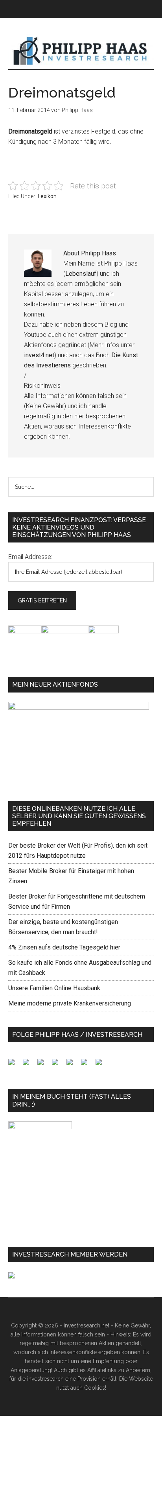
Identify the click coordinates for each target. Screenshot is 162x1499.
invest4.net (39, 355)
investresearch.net (81, 51)
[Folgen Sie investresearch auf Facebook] (14, 1065)
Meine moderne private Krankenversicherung (69, 1003)
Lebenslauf (80, 273)
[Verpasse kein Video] (72, 1065)
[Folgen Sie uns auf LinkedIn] (43, 1065)
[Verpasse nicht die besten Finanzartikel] (102, 1065)
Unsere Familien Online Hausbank (54, 988)
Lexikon (47, 196)
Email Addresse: (30, 557)
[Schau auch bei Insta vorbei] (87, 1065)
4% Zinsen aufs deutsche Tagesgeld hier (64, 947)
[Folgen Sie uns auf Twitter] (29, 1065)
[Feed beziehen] (58, 1065)
